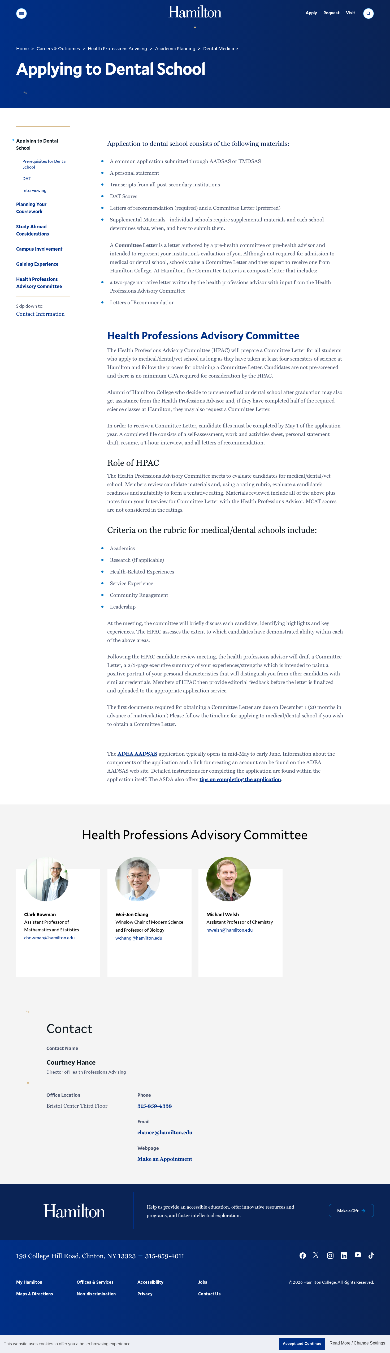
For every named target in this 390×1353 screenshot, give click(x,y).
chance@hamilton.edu (164, 1132)
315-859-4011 (164, 1256)
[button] (21, 13)
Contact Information (40, 313)
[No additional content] (24, 961)
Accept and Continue (302, 1343)
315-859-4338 (154, 1106)
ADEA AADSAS (137, 753)
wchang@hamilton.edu (138, 938)
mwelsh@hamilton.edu (229, 930)
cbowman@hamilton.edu (49, 938)
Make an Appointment (164, 1159)
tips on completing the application (240, 779)
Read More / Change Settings (357, 1343)
